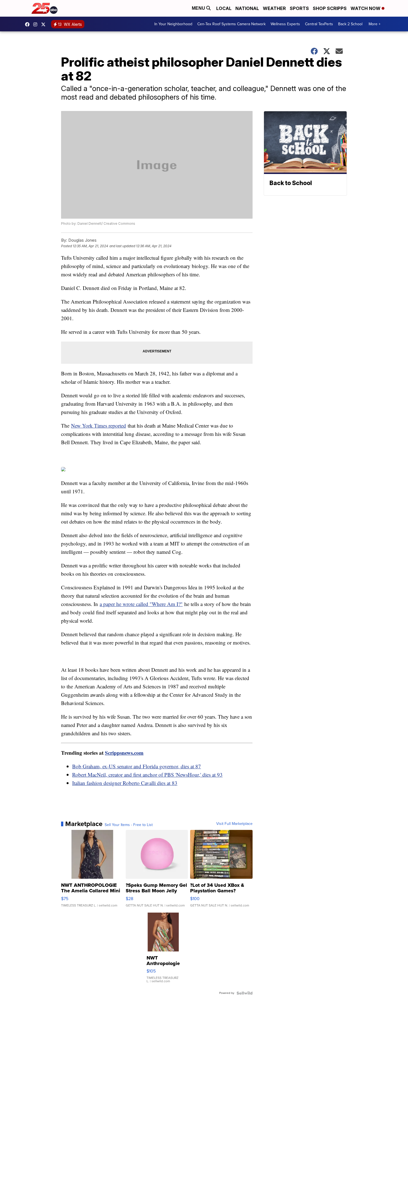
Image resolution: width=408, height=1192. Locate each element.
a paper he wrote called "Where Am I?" (141, 603)
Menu (199, 8)
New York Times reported (98, 425)
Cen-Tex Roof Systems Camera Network (231, 24)
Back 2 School (350, 24)
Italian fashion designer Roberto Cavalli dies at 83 (124, 782)
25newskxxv (36, 24)
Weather (274, 8)
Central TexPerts (319, 24)
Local (223, 8)
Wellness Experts (285, 24)
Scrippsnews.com (124, 752)
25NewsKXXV (28, 24)
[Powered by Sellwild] (244, 993)
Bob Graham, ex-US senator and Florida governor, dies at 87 (136, 766)
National (247, 8)
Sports (299, 8)
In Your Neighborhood (173, 24)
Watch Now (366, 8)
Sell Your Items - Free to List (129, 825)
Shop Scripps (330, 8)
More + (375, 24)
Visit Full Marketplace (234, 824)
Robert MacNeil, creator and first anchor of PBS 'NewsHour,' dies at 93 (147, 774)
